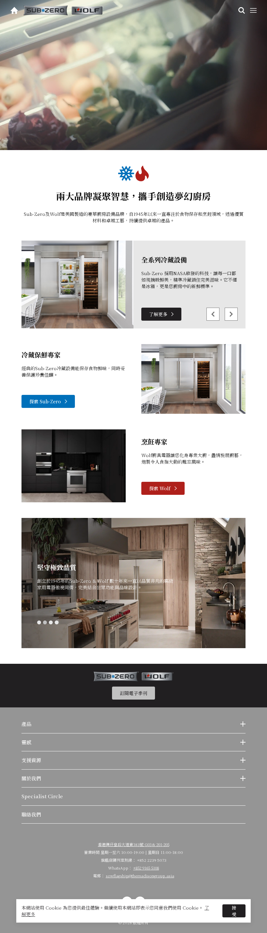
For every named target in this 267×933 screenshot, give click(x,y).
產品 (26, 723)
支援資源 (31, 760)
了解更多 (158, 314)
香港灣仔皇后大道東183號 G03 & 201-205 (133, 844)
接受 (234, 910)
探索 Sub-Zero (45, 401)
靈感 (26, 742)
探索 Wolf (160, 488)
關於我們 (31, 778)
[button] (39, 622)
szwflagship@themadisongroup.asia (140, 875)
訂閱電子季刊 (133, 693)
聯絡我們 (31, 814)
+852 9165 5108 (146, 867)
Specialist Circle (42, 796)
